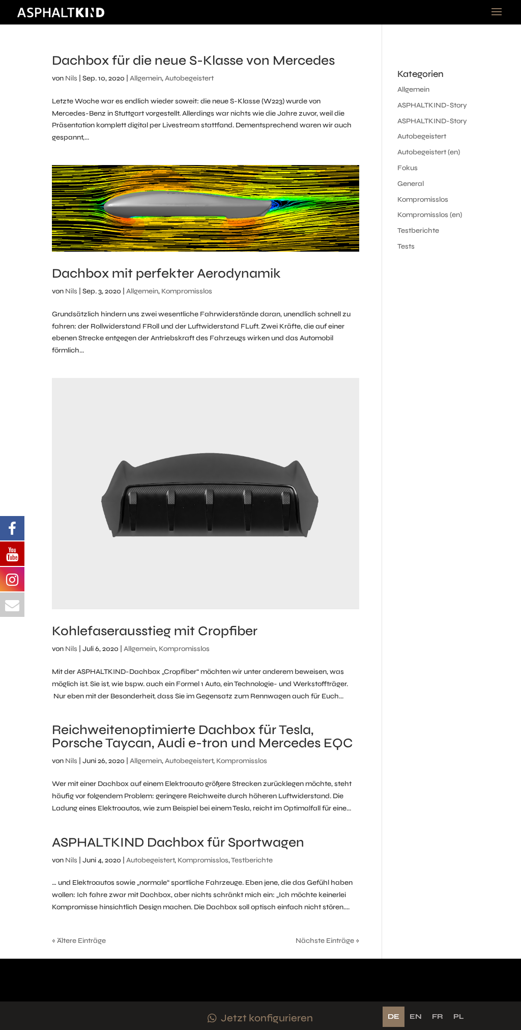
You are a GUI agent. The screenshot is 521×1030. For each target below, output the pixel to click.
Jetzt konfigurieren (267, 1018)
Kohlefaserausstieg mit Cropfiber (154, 631)
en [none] (416, 1016)
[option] (415, 1017)
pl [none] (458, 1016)
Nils (71, 78)
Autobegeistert (189, 78)
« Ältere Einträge (79, 940)
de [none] (393, 1016)
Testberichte (252, 860)
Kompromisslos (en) (429, 214)
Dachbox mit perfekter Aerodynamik (166, 273)
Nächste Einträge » (327, 940)
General (410, 183)
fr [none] (437, 1016)
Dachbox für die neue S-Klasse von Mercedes (193, 60)
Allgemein (146, 78)
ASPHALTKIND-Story (432, 105)
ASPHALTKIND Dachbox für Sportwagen (178, 842)
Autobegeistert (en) (428, 152)
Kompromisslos (186, 291)
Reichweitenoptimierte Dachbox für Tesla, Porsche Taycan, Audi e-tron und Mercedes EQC (202, 736)
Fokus (407, 168)
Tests (406, 246)
